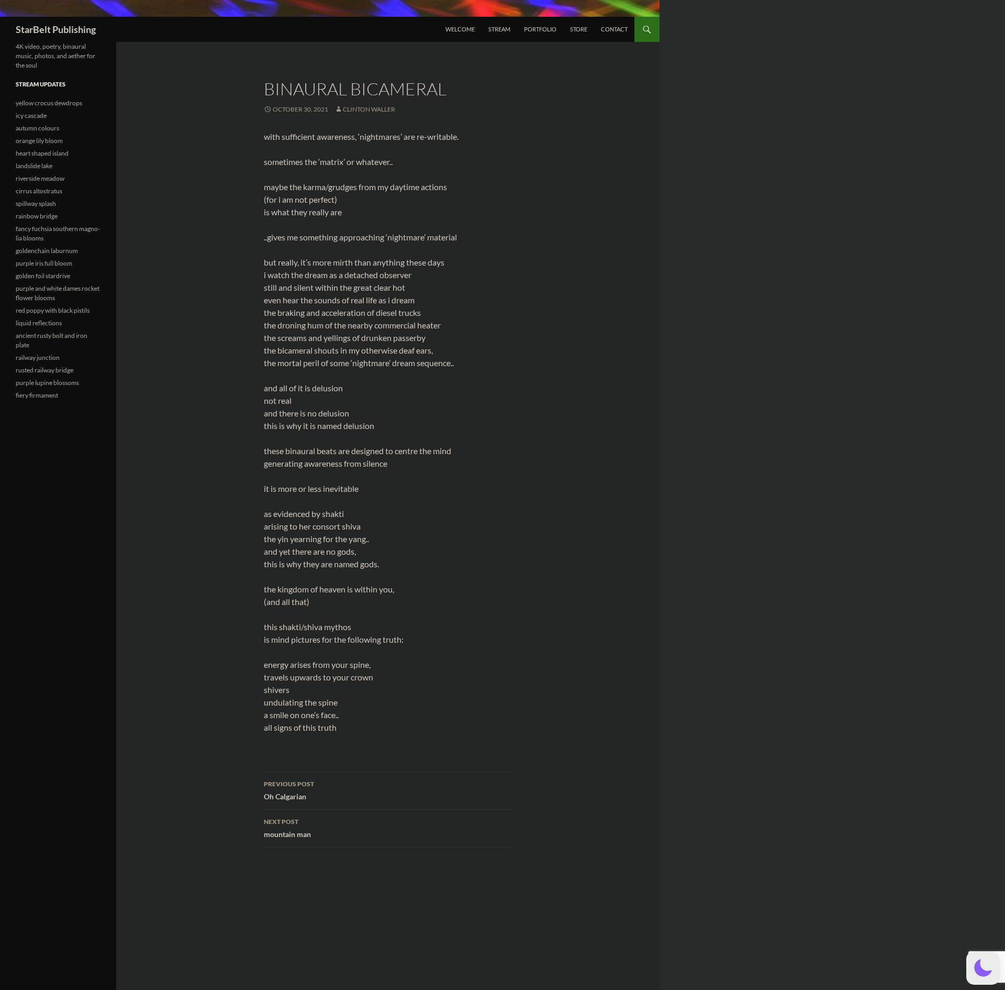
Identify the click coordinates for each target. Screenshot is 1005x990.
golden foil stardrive (43, 276)
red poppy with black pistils (53, 310)
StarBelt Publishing (56, 29)
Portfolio (540, 29)
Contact (614, 29)
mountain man (287, 828)
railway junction (38, 357)
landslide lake (34, 166)
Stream (499, 29)
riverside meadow (40, 178)
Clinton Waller (369, 109)
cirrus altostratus (39, 191)
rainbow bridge (37, 216)
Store (578, 29)
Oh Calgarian (289, 790)
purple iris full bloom (44, 263)
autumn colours (37, 128)
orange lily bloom (39, 141)
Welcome (460, 29)
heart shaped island (42, 153)
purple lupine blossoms (47, 383)
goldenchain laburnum (47, 251)
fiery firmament (37, 395)
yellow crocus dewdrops (49, 103)
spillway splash (36, 203)
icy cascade (31, 115)
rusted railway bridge (44, 370)
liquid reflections (39, 323)
